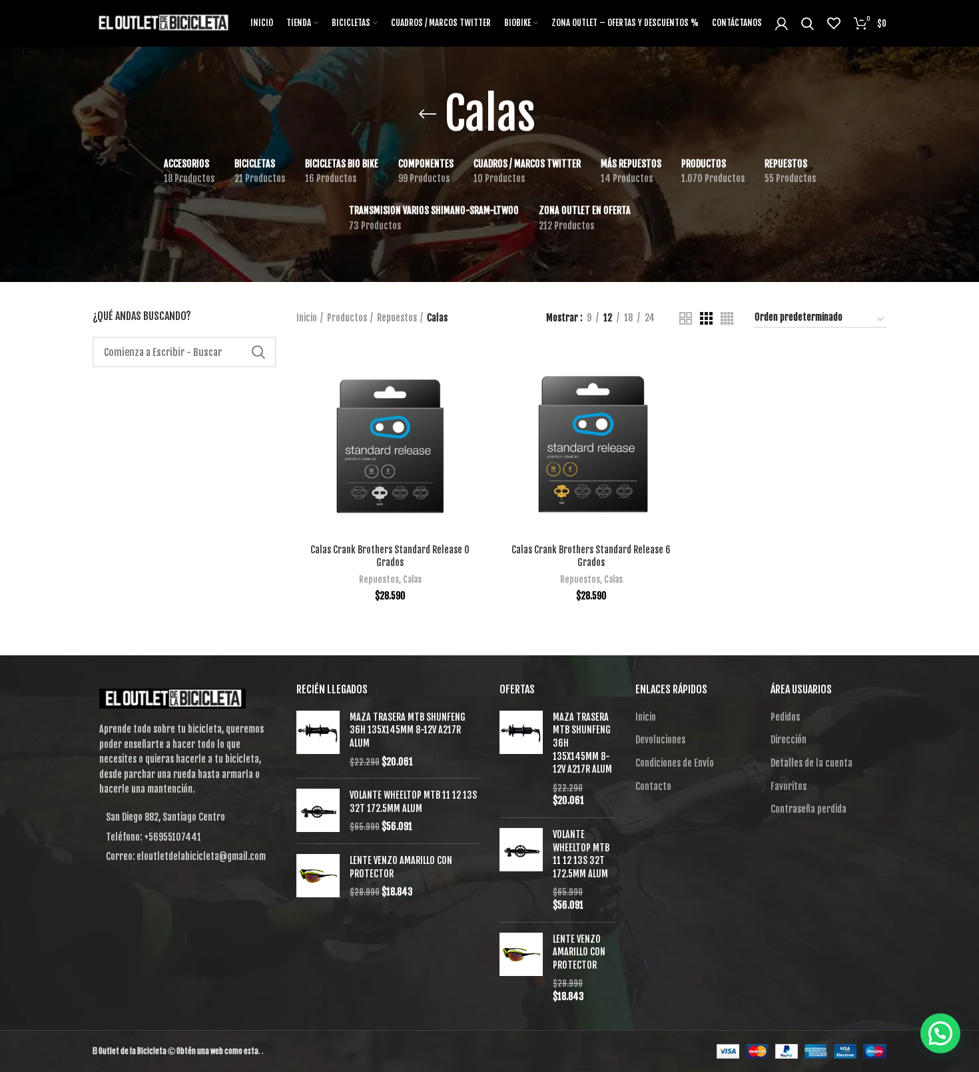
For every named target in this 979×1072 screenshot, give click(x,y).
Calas (412, 579)
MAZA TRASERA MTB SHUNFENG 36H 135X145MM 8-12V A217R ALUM (408, 730)
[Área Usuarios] (782, 23)
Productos (347, 317)
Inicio (306, 317)
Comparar (474, 370)
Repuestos (397, 317)
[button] (940, 1033)
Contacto (653, 786)
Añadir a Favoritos (474, 430)
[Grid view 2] (685, 318)
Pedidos (785, 717)
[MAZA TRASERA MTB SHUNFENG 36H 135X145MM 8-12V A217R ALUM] (318, 739)
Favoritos (789, 786)
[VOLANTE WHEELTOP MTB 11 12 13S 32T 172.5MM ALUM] (318, 811)
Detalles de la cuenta (811, 763)
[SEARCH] (258, 352)
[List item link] (184, 837)
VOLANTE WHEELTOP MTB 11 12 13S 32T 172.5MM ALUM (413, 801)
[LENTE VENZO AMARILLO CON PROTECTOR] (318, 876)
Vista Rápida (474, 400)
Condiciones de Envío (674, 763)
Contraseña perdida (808, 809)
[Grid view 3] (706, 318)
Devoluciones (660, 739)
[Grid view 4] (727, 318)
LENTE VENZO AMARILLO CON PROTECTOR (401, 867)
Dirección (789, 739)
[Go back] (427, 114)
